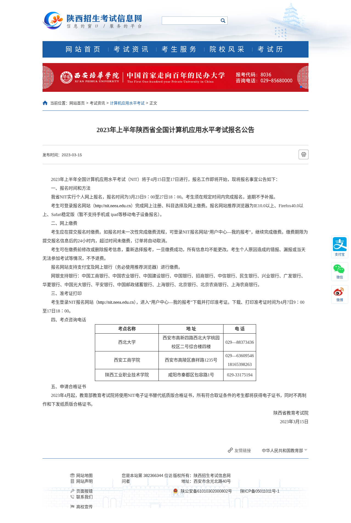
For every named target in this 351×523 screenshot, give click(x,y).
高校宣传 (84, 506)
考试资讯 (132, 49)
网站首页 (84, 49)
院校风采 (228, 49)
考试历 (271, 49)
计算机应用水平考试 (127, 103)
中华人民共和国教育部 (282, 450)
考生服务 (180, 49)
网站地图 (84, 475)
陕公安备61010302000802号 (206, 491)
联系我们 (84, 496)
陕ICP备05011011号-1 (259, 491)
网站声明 (84, 481)
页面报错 (84, 491)
